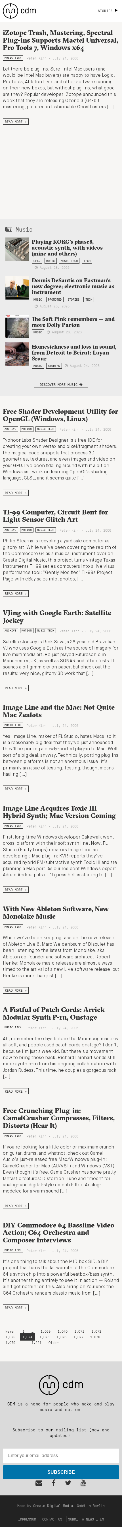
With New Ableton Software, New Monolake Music (56, 912)
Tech (87, 261)
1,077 (78, 1336)
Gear (36, 261)
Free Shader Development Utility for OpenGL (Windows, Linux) (60, 415)
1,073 (10, 1336)
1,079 (10, 1342)
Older (53, 1342)
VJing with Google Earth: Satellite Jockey (57, 616)
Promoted (55, 300)
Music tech (13, 58)
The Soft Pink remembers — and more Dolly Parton (73, 322)
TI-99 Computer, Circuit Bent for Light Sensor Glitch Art (55, 515)
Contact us (52, 1519)
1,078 (95, 1336)
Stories (73, 300)
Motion (27, 429)
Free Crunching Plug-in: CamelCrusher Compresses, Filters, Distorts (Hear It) (59, 1118)
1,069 (46, 1331)
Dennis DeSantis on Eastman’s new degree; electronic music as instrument (73, 286)
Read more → (16, 121)
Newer (11, 1331)
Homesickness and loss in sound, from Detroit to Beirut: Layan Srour (74, 352)
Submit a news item (86, 1519)
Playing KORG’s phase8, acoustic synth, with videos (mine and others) (67, 247)
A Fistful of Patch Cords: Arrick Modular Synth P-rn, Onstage (54, 1013)
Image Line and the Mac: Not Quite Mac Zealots (59, 711)
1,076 (61, 1336)
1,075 (44, 1336)
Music (50, 261)
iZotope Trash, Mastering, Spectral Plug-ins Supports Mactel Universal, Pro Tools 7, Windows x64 (60, 40)
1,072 (96, 1331)
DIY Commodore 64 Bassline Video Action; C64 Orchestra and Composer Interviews (58, 1232)
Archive (10, 429)
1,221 (36, 1342)
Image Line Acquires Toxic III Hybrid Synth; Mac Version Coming (59, 812)
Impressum (27, 1519)
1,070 (63, 1331)
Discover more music (59, 384)
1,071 (79, 1331)
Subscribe (61, 1472)
